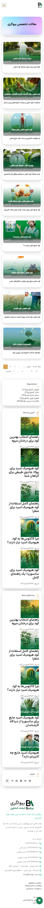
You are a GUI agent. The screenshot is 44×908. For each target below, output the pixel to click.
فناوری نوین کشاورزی (29, 398)
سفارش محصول (35, 882)
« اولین (29, 366)
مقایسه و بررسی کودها (28, 401)
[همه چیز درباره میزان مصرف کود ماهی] (22, 52)
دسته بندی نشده (30, 395)
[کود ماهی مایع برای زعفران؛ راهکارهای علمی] (22, 266)
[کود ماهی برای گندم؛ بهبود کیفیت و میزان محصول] (22, 302)
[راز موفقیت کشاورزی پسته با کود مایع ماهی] (22, 123)
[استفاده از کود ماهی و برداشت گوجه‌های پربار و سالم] (22, 87)
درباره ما (37, 897)
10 (22, 371)
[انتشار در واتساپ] (16, 781)
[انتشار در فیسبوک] (30, 781)
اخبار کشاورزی (32, 392)
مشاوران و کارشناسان (31, 900)
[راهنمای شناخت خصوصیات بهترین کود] (22, 337)
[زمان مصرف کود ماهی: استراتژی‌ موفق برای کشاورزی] (22, 159)
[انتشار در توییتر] (25, 781)
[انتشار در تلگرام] (12, 781)
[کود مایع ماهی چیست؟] (22, 230)
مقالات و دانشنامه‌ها (33, 885)
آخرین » (8, 371)
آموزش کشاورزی (30, 389)
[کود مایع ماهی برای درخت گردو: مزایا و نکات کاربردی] (22, 195)
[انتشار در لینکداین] (21, 781)
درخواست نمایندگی (34, 888)
